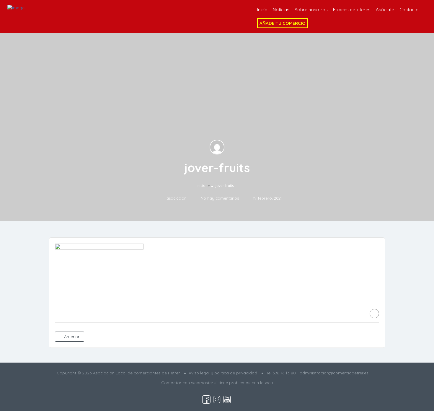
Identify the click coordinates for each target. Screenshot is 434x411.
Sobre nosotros (311, 9)
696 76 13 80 (284, 373)
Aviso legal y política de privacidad (223, 373)
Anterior (71, 336)
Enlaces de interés (352, 9)
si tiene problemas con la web (243, 382)
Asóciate (385, 9)
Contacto (409, 9)
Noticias (281, 9)
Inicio (262, 9)
